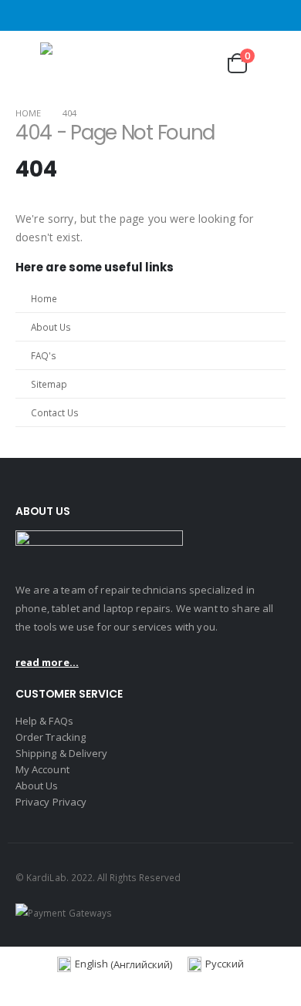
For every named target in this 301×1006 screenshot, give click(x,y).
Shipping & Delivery (61, 753)
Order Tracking (50, 737)
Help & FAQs (44, 721)
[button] (26, 63)
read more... (47, 662)
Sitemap (49, 384)
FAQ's (43, 355)
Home (44, 298)
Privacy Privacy (50, 802)
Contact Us (55, 412)
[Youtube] (276, 15)
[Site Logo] (86, 63)
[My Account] (197, 62)
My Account (42, 769)
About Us (51, 327)
